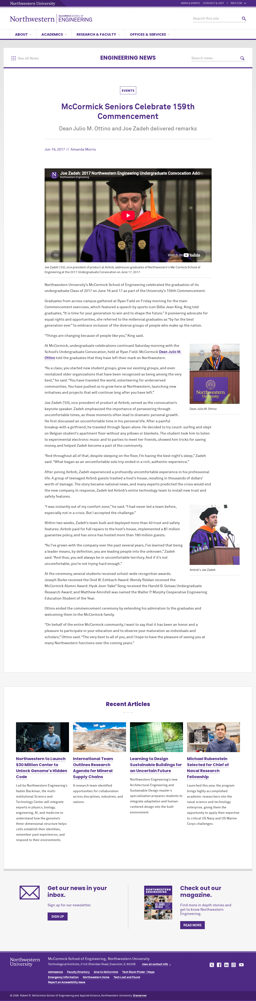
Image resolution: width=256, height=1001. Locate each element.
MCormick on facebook (219, 964)
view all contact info (155, 964)
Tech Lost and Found (127, 977)
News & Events (190, 3)
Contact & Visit (213, 3)
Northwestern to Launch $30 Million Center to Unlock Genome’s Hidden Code (41, 768)
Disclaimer (140, 995)
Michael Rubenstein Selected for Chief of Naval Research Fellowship (208, 768)
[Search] (244, 18)
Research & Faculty (96, 34)
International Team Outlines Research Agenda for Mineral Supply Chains (93, 768)
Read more (192, 925)
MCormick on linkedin (226, 964)
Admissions (55, 972)
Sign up (57, 916)
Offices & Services (148, 34)
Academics (52, 34)
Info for (236, 3)
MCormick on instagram (234, 964)
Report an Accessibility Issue (66, 982)
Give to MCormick (106, 972)
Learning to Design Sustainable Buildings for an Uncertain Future (156, 765)
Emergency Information (63, 977)
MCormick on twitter (211, 964)
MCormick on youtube (241, 964)
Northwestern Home (96, 977)
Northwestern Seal (29, 969)
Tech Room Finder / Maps (138, 972)
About (21, 34)
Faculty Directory (78, 972)
